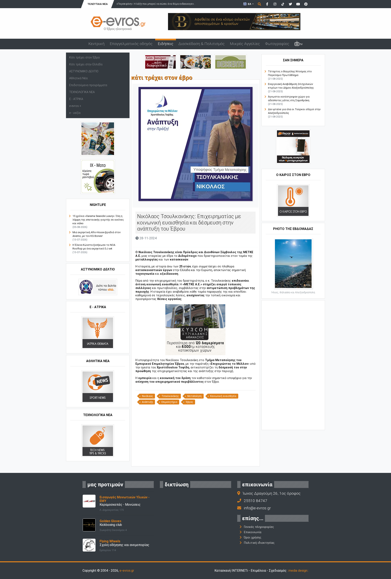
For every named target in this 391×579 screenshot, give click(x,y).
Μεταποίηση (194, 396)
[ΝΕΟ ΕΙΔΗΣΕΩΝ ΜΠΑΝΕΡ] (195, 459)
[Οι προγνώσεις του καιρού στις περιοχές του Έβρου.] (293, 200)
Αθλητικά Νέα (78, 78)
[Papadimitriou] (195, 62)
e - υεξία (74, 113)
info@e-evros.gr (257, 508)
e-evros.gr (127, 570)
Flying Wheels (110, 541)
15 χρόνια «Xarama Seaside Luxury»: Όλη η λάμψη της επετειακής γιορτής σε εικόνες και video (98, 219)
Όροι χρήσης (252, 537)
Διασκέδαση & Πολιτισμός (201, 43)
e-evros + (75, 106)
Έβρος (189, 402)
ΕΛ (249, 3)
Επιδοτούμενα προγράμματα (88, 85)
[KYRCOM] (195, 329)
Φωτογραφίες (277, 43)
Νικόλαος (147, 396)
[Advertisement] (195, 435)
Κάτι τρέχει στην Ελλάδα (85, 64)
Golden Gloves (110, 521)
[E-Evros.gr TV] (298, 44)
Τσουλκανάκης (170, 396)
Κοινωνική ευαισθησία (223, 396)
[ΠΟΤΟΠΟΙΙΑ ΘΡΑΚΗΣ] (160, 62)
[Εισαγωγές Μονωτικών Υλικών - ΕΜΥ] (89, 501)
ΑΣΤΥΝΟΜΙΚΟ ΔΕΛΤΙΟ (83, 71)
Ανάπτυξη (147, 402)
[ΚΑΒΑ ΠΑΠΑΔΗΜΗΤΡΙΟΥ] (97, 139)
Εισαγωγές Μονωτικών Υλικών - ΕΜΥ (124, 499)
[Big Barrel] (234, 21)
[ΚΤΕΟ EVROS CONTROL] (97, 176)
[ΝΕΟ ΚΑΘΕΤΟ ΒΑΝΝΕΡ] (293, 365)
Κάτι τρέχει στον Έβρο (84, 57)
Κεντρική (96, 43)
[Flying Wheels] (89, 545)
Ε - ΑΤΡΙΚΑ (76, 99)
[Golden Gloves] (89, 524)
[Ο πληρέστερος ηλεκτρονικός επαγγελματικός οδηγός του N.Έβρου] (118, 23)
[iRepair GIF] (293, 146)
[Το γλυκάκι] (230, 62)
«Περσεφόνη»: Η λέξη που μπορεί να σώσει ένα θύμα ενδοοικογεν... (155, 3)
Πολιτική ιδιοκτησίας (259, 543)
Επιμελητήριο (169, 402)
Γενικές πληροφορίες (259, 527)
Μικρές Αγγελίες (245, 43)
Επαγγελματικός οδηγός (131, 43)
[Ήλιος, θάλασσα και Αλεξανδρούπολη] (293, 263)
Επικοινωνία (252, 532)
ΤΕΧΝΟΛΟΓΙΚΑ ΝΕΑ (82, 92)
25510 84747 (255, 500)
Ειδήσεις (165, 43)
